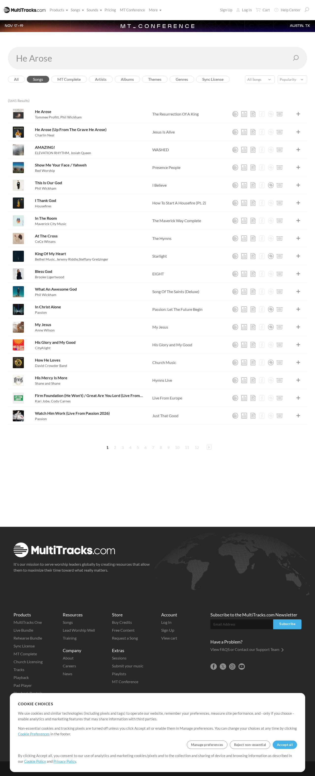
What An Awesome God (56, 289)
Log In (247, 10)
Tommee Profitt (47, 117)
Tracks (19, 669)
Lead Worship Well (79, 630)
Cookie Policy (35, 761)
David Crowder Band (51, 365)
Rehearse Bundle (28, 638)
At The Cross (46, 235)
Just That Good (165, 415)
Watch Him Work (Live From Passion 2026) (72, 413)
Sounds (92, 10)
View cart (169, 638)
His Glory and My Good (55, 342)
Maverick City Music (50, 224)
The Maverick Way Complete (176, 220)
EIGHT (158, 273)
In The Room (46, 218)
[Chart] (253, 114)
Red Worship (45, 170)
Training (70, 638)
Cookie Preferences (34, 734)
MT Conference (132, 10)
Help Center (290, 10)
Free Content (123, 630)
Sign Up (226, 10)
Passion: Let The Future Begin (177, 309)
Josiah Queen (81, 153)
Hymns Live (162, 380)
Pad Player (23, 685)
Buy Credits (122, 622)
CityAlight (42, 348)
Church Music (164, 362)
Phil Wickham (71, 117)
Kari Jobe (42, 401)
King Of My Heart (50, 253)
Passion (41, 312)
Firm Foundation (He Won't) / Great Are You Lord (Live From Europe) (89, 395)
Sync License (24, 646)
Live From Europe (167, 398)
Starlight (159, 256)
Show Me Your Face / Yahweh (61, 165)
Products (57, 10)
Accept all (285, 745)
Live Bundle (23, 630)
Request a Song (125, 638)
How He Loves (47, 360)
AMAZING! (45, 147)
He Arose (43, 111)
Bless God (43, 271)
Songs (75, 10)
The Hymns (162, 238)
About (68, 658)
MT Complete (25, 653)
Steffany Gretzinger (93, 259)
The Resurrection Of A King (175, 114)
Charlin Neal (44, 135)
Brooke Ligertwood (49, 277)
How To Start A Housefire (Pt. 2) (179, 202)
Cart (266, 10)
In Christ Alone (48, 306)
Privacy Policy (64, 761)
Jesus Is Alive (163, 132)
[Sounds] (270, 114)
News (67, 673)
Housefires (43, 206)
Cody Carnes (61, 401)
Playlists (119, 673)
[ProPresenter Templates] (279, 114)
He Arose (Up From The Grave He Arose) (71, 129)
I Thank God (45, 200)
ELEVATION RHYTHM (52, 153)
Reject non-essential (250, 745)
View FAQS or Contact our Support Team (245, 649)
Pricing (110, 10)
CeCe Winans (45, 241)
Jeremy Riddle (67, 259)
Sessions (119, 658)
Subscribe (287, 624)
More (153, 10)
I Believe (159, 185)
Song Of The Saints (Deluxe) (175, 291)
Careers (69, 665)
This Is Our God (48, 182)
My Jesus (43, 324)
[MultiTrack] (235, 114)
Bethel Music (45, 259)
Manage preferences (207, 745)
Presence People (166, 167)
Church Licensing (28, 661)
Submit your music (127, 665)
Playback (21, 677)
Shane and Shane (47, 383)
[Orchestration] (261, 114)
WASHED (160, 149)
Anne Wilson (45, 330)
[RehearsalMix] (244, 114)
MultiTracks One (28, 622)
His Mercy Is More (51, 377)
